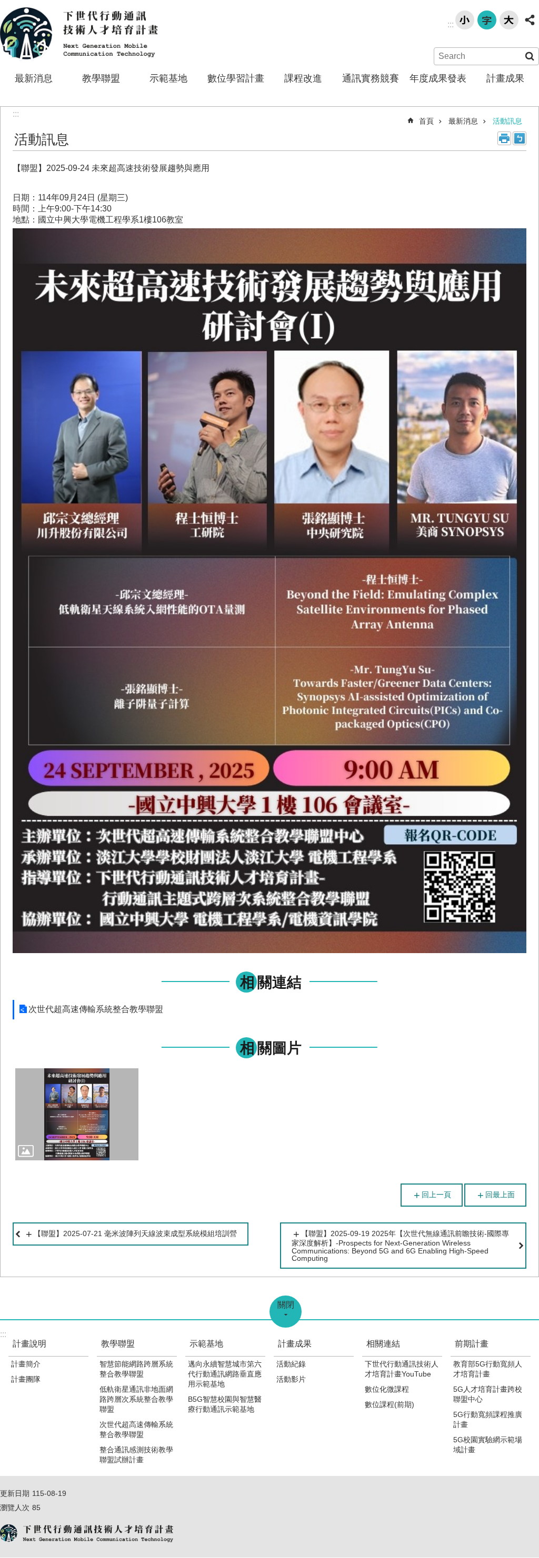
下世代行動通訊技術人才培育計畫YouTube (401, 1369)
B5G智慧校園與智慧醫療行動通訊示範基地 (225, 1404)
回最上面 (500, 1194)
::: (450, 24)
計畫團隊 (26, 1379)
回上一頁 (436, 1194)
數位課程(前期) (389, 1404)
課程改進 (303, 78)
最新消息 (34, 78)
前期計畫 (471, 1343)
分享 (529, 20)
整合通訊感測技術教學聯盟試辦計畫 (136, 1454)
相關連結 (383, 1343)
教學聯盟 (101, 78)
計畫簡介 (26, 1364)
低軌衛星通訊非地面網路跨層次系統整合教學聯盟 (136, 1399)
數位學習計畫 (235, 78)
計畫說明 (29, 1343)
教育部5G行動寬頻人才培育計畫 (487, 1369)
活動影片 (291, 1379)
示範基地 (168, 78)
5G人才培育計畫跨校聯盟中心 (487, 1394)
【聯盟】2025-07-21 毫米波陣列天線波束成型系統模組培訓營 (135, 1233)
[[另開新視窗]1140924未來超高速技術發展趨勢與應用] (76, 1114)
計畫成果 (505, 78)
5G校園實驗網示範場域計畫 (487, 1444)
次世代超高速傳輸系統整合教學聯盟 (95, 1009)
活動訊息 (507, 121)
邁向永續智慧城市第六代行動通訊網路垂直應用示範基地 (225, 1374)
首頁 (426, 121)
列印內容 (504, 138)
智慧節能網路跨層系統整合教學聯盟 (136, 1369)
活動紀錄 (291, 1364)
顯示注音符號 (519, 138)
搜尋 (529, 56)
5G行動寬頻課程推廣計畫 (487, 1419)
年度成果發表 (438, 78)
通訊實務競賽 (370, 78)
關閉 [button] (285, 1304)
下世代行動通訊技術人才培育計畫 (79, 34)
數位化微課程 (387, 1389)
